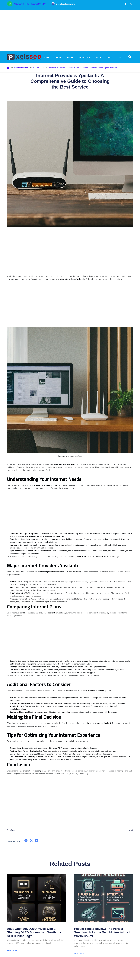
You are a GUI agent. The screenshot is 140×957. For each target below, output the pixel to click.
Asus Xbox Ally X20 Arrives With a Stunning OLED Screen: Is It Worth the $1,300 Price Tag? (34, 932)
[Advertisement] (70, 30)
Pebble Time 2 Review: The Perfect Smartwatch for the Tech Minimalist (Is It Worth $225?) (102, 932)
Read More (12, 950)
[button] (125, 4)
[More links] (120, 57)
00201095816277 (38, 4)
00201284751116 (21, 4)
